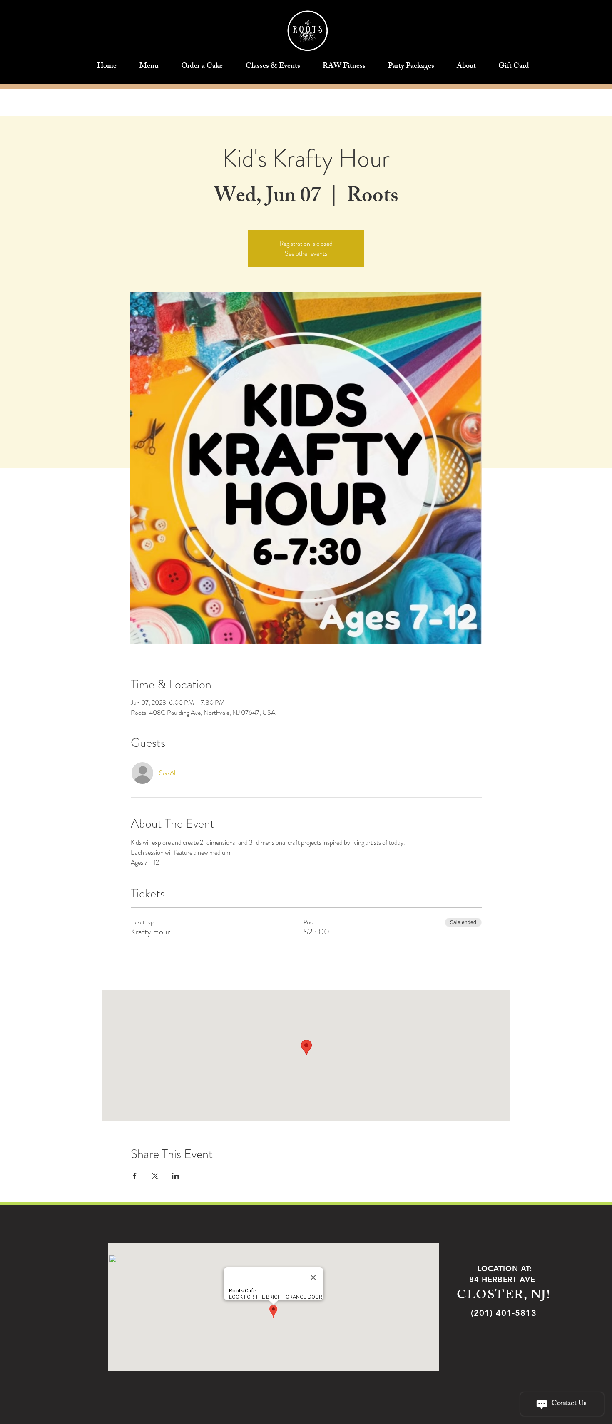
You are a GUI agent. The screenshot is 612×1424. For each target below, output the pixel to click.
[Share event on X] (155, 1176)
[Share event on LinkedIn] (175, 1176)
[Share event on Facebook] (135, 1176)
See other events (306, 253)
